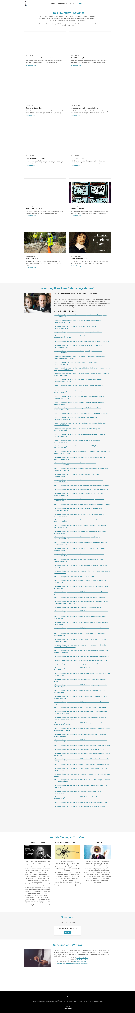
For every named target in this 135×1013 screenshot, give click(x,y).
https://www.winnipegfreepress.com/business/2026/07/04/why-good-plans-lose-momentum (80, 806)
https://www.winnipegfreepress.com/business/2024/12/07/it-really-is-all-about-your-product (80, 707)
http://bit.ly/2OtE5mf (82, 958)
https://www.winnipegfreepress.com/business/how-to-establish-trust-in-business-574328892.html (81, 489)
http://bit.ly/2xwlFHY (82, 960)
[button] (81, 3)
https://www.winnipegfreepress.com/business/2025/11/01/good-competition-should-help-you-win (81, 764)
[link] (25, 3)
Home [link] (53, 3)
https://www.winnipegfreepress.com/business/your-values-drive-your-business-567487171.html (81, 413)
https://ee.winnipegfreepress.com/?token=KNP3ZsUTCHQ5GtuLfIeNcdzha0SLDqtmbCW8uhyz (80, 660)
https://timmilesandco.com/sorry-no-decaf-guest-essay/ (72, 963)
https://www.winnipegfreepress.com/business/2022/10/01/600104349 (74, 576)
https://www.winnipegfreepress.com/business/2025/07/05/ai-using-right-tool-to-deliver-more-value (82, 745)
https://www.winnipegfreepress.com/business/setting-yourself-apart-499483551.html (78, 332)
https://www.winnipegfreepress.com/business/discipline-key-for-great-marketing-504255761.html (81, 341)
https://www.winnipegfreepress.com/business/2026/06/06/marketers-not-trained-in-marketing (80, 802)
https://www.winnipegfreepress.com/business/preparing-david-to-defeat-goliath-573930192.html (81, 485)
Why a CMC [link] (73, 3)
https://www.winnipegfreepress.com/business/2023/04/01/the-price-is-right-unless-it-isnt (79, 607)
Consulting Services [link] (62, 3)
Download (67, 932)
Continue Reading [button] (31, 65)
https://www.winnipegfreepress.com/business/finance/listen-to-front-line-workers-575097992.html (82, 504)
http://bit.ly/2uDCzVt (80, 961)
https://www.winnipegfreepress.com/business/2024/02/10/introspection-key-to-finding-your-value (81, 656)
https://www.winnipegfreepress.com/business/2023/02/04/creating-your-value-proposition (79, 597)
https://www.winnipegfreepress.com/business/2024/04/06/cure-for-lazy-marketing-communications (82, 664)
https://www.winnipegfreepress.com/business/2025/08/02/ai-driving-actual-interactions (79, 749)
